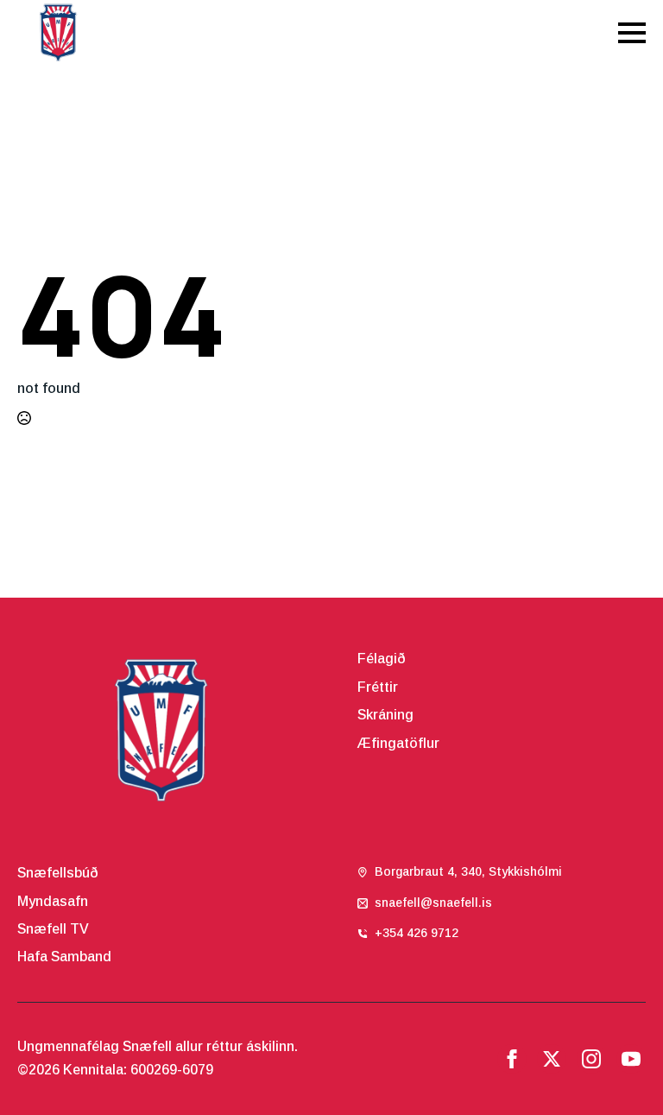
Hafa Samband (64, 956)
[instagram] (591, 1059)
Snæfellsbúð (57, 872)
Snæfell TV (53, 929)
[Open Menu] (632, 33)
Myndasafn (52, 901)
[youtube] (631, 1059)
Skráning (385, 714)
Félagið (381, 658)
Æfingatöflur (398, 743)
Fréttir (377, 687)
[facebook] (512, 1059)
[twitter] (551, 1059)
